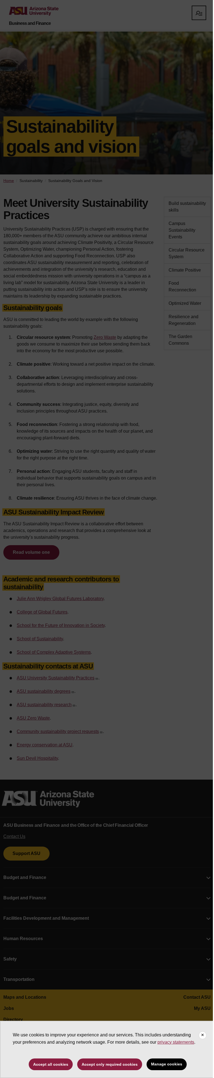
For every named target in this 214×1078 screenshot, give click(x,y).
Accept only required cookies (110, 1064)
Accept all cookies (50, 1064)
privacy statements (175, 1042)
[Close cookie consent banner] (202, 1035)
